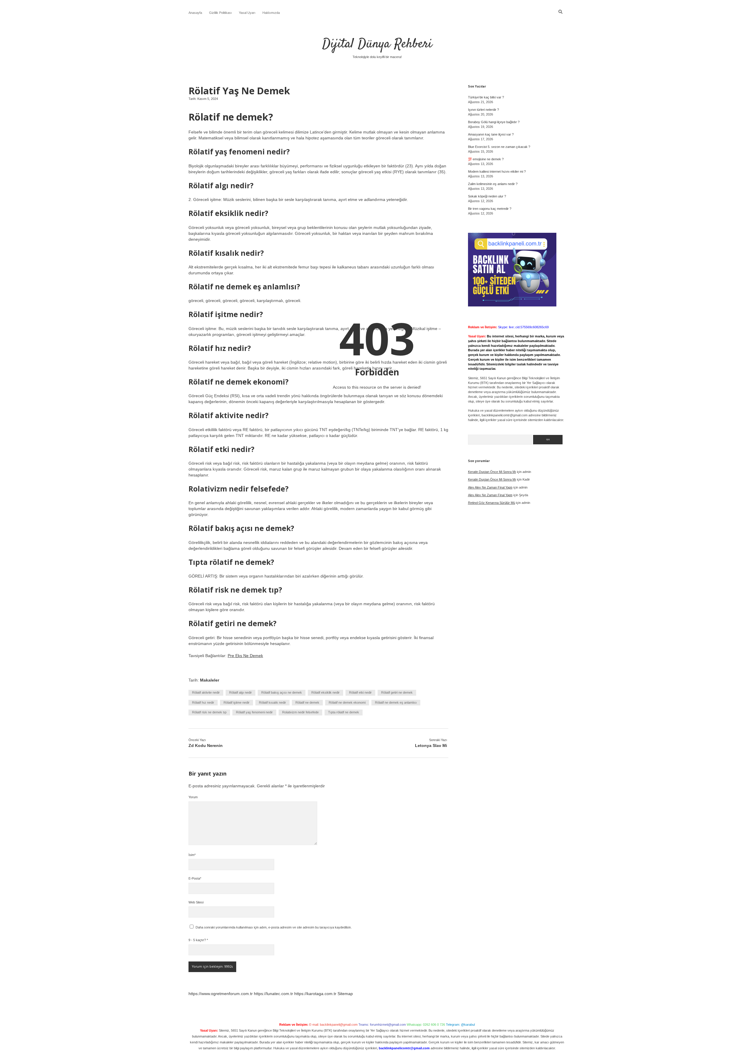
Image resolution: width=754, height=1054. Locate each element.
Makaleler (209, 680)
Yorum (193, 797)
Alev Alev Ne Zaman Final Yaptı (490, 487)
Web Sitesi (196, 902)
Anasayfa (195, 12)
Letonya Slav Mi (431, 745)
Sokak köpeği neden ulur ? (487, 196)
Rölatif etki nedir (360, 692)
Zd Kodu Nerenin (205, 745)
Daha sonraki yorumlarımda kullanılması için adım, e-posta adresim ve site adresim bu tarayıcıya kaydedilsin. (274, 927)
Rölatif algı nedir (240, 692)
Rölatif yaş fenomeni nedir (254, 712)
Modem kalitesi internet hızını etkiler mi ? (497, 171)
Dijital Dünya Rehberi (377, 44)
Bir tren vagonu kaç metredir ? (489, 208)
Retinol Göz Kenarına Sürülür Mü (491, 502)
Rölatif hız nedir (203, 702)
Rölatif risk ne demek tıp (209, 712)
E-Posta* (194, 878)
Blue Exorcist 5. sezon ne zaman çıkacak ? (499, 147)
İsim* (192, 855)
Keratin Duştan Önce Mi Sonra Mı (492, 472)
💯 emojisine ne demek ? (486, 159)
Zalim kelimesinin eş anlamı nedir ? (492, 184)
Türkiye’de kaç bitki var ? (486, 97)
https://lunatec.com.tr (273, 993)
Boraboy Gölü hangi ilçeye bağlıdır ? (494, 122)
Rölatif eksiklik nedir (325, 692)
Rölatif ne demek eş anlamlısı (396, 702)
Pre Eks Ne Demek (245, 655)
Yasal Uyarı (247, 12)
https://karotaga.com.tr (315, 993)
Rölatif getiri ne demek (397, 692)
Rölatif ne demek (307, 702)
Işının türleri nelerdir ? (483, 109)
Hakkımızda (271, 12)
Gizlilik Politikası (220, 12)
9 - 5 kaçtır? (198, 940)
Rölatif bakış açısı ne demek (281, 692)
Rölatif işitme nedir (236, 702)
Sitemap (345, 993)
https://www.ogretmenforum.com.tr (220, 993)
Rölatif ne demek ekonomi (347, 702)
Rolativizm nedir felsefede (300, 712)
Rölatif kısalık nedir (272, 702)
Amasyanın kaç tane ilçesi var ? (491, 134)
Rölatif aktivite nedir (206, 692)
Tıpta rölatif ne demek (343, 712)
